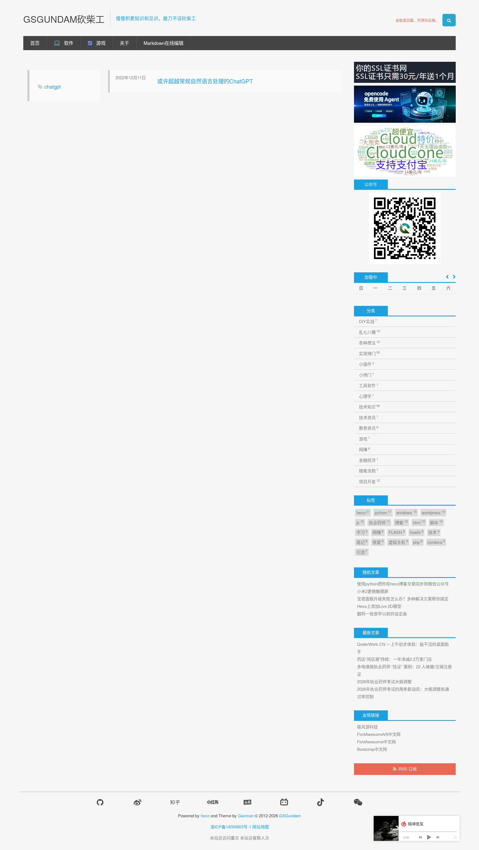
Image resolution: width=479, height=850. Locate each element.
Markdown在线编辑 (164, 43)
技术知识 (369, 406)
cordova (436, 542)
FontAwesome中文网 (376, 741)
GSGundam (290, 815)
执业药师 (379, 522)
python (383, 512)
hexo (363, 512)
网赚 (364, 449)
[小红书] (212, 802)
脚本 (436, 522)
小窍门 (366, 374)
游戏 (100, 43)
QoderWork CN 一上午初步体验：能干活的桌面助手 (403, 647)
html (419, 522)
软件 (68, 43)
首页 (35, 43)
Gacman (246, 815)
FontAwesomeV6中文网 (379, 734)
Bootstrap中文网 (372, 749)
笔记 (361, 542)
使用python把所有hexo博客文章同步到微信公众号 (403, 584)
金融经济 (368, 460)
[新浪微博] (137, 802)
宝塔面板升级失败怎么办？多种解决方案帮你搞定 (403, 598)
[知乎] (175, 802)
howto (416, 532)
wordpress (433, 512)
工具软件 (368, 385)
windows (406, 512)
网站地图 (260, 826)
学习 (361, 532)
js (360, 522)
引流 (361, 552)
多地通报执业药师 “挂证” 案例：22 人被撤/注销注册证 (404, 670)
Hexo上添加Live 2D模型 (379, 606)
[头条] (247, 802)
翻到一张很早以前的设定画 (382, 613)
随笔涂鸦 (368, 470)
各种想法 (369, 342)
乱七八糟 (369, 332)
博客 (401, 522)
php (417, 542)
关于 (124, 43)
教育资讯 (368, 428)
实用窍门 (369, 353)
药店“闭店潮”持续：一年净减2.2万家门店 (394, 659)
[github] (100, 802)
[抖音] (320, 802)
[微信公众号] (358, 802)
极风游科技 (367, 726)
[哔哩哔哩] (284, 802)
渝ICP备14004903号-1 (230, 826)
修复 (378, 542)
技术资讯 (368, 417)
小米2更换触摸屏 (372, 591)
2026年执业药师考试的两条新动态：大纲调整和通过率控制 (403, 692)
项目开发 (369, 481)
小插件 (366, 364)
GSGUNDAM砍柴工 (64, 18)
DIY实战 (368, 321)
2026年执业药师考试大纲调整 (384, 681)
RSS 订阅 (408, 769)
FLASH (396, 532)
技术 (433, 532)
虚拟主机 (398, 542)
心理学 (366, 396)
